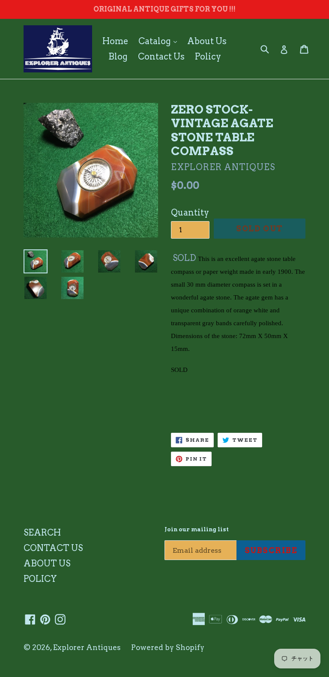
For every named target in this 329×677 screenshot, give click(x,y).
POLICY (40, 579)
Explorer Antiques (87, 647)
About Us (207, 41)
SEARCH (42, 532)
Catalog (159, 41)
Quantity (190, 212)
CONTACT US (53, 548)
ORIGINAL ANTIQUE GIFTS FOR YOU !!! (164, 9)
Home (115, 41)
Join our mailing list (196, 529)
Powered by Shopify (167, 647)
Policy (208, 56)
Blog (118, 56)
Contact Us (161, 56)
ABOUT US (47, 563)
